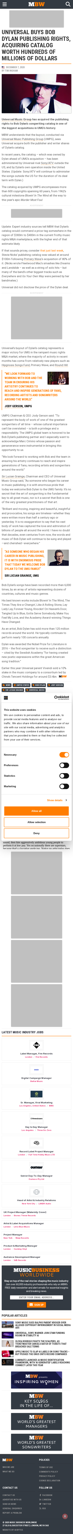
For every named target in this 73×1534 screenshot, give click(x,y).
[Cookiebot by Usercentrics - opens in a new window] (54, 698)
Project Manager (13, 1234)
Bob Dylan (40, 685)
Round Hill (61, 365)
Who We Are (8, 1467)
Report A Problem (12, 1513)
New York (8, 1238)
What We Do (8, 1471)
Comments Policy (48, 1471)
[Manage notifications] (65, 1516)
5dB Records (20, 1260)
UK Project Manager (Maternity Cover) (25, 1212)
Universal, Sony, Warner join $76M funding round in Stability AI (40, 1334)
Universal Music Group (17, 119)
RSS (44, 1508)
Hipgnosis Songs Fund (16, 365)
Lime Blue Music (22, 1227)
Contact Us (9, 1495)
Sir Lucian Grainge (13, 476)
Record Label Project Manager (36, 1151)
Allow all (36, 810)
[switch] (64, 765)
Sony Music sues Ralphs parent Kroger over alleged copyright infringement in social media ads (43, 1325)
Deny (36, 833)
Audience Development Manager (22, 1257)
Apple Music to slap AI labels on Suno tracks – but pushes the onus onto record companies (42, 1353)
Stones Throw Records (25, 1215)
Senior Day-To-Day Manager (36, 1175)
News (8, 685)
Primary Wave (32, 259)
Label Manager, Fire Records (36, 1053)
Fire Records (42, 1057)
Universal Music (37, 690)
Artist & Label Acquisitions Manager (24, 1223)
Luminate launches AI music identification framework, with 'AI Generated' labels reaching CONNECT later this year (42, 1363)
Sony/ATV (47, 163)
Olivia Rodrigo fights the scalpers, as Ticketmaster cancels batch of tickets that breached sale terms (41, 1344)
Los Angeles (25, 1106)
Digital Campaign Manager (36, 1078)
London (28, 1057)
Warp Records (22, 1238)
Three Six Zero (44, 1130)
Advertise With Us (12, 1499)
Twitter (46, 1504)
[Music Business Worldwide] (36, 4)
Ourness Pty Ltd (36, 1179)
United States (22, 685)
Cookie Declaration (49, 1480)
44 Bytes (18, 1530)
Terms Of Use (46, 1467)
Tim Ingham (11, 70)
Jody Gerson (14, 406)
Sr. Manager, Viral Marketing (36, 1102)
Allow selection (37, 822)
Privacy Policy (47, 1476)
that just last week (51, 250)
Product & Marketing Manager (20, 1245)
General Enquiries (12, 1508)
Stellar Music (36, 1081)
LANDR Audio (45, 1203)
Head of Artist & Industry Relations (36, 1200)
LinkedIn (46, 1499)
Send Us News (9, 1504)
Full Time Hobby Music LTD (42, 1154)
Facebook (47, 1495)
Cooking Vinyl (20, 1249)
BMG (51, 1106)
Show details (54, 800)
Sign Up (39, 1304)
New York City (28, 1203)
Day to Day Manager (36, 1127)
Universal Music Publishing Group (22, 139)
